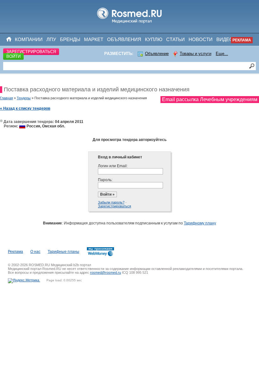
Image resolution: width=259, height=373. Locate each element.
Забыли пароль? (111, 202)
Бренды (70, 39)
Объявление (157, 53)
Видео (224, 39)
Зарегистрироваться (31, 51)
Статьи (175, 39)
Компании (29, 39)
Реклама (241, 40)
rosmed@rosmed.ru (105, 272)
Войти (13, 56)
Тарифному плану (200, 223)
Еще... (222, 53)
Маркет (93, 39)
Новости (201, 39)
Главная (6, 98)
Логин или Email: (113, 166)
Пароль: (105, 180)
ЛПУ (51, 39)
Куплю (153, 39)
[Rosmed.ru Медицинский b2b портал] (129, 23)
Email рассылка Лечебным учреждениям (209, 99)
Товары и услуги (195, 53)
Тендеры (24, 98)
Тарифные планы (63, 251)
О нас (35, 251)
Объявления (124, 39)
